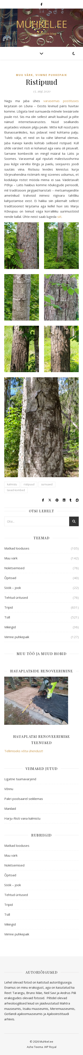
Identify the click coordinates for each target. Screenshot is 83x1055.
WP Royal (50, 1047)
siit (59, 216)
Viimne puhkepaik (51, 75)
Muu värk (24, 75)
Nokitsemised (14, 568)
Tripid (8, 607)
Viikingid (10, 627)
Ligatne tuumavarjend (20, 779)
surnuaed (47, 484)
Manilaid (10, 808)
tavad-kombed (16, 490)
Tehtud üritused (16, 597)
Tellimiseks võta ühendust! (23, 751)
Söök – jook (12, 587)
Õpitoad (10, 578)
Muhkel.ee (41, 24)
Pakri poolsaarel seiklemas (23, 798)
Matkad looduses (16, 548)
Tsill (7, 617)
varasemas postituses (61, 101)
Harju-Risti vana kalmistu (22, 818)
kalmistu (12, 484)
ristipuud (29, 484)
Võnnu (8, 789)
